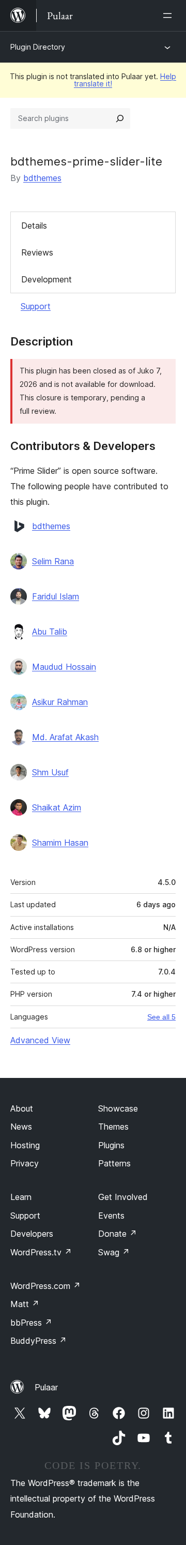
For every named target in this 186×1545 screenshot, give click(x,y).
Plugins (111, 1145)
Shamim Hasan (60, 842)
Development (46, 279)
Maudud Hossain (64, 667)
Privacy (24, 1163)
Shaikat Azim (56, 807)
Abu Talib (49, 631)
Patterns (114, 1163)
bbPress (31, 1322)
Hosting (25, 1145)
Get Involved (123, 1197)
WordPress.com (45, 1286)
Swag (114, 1252)
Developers (31, 1233)
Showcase (118, 1108)
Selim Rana (53, 561)
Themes (113, 1126)
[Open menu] (169, 15)
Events (111, 1215)
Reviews (37, 252)
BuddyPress (38, 1341)
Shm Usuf (50, 772)
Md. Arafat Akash (65, 737)
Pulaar (46, 1387)
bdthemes (42, 178)
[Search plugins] (120, 118)
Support (36, 306)
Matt (24, 1304)
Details (34, 225)
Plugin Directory (37, 46)
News (21, 1126)
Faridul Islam (55, 596)
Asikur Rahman (60, 702)
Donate (117, 1233)
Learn (21, 1197)
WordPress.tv (41, 1252)
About (21, 1108)
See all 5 (161, 1017)
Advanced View (40, 1040)
